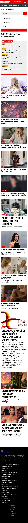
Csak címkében (14, 30)
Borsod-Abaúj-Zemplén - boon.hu (9, 472)
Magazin (12, 509)
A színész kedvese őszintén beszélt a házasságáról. (12, 435)
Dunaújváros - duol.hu (6, 476)
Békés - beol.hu (4, 470)
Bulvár (13, 511)
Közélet (12, 505)
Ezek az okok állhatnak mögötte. (13, 308)
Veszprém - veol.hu (5, 500)
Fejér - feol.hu (4, 478)
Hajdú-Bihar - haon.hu (6, 482)
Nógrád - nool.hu (5, 490)
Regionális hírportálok (12, 464)
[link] (4, 93)
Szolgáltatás (12, 513)
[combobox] (12, 18)
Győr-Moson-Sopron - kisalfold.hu (9, 480)
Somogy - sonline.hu (6, 492)
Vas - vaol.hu (4, 498)
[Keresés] (22, 2)
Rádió (12, 515)
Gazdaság (12, 507)
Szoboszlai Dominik (14, 5)
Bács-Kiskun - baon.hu (6, 466)
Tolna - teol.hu (4, 496)
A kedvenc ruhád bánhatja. (12, 227)
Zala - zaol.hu (4, 502)
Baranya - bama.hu (6, 468)
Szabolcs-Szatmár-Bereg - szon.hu (9, 494)
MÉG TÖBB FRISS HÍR (6, 72)
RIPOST (3, 9)
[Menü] (25, 2)
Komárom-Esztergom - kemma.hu (9, 488)
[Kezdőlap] (5, 2)
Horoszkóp (4, 5)
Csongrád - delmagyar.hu (7, 474)
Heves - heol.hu (5, 484)
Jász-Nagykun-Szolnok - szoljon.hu (9, 486)
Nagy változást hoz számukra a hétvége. (13, 401)
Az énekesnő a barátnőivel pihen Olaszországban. (13, 253)
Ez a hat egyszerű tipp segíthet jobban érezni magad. (12, 281)
